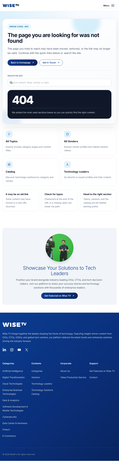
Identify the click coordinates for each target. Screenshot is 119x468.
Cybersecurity (9, 416)
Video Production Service (73, 377)
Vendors (35, 377)
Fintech (6, 429)
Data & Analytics (10, 400)
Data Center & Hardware (14, 423)
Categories (36, 371)
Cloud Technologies (12, 383)
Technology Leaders (41, 383)
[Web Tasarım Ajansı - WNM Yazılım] (59, 464)
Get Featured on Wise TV (102, 371)
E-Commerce (9, 436)
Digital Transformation (13, 377)
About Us (65, 371)
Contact (93, 377)
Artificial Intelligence (12, 371)
